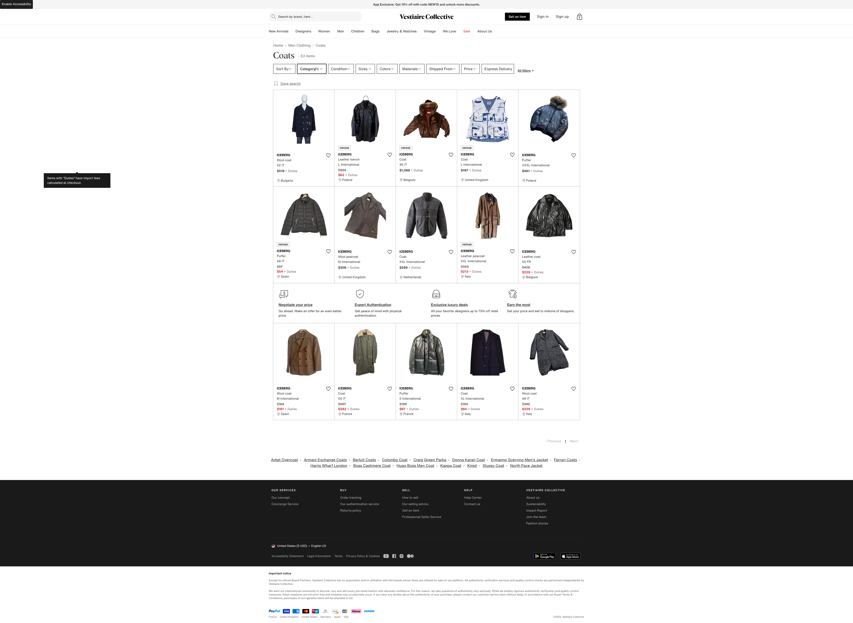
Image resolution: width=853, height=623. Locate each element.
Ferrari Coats (565, 460)
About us (532, 497)
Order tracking (350, 497)
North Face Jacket (526, 465)
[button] (579, 17)
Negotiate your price (296, 304)
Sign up (562, 16)
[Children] (368, 31)
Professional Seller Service (421, 517)
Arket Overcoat (284, 460)
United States (309, 617)
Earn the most (518, 304)
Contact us (472, 504)
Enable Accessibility (16, 4)
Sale (466, 31)
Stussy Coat (493, 465)
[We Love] (460, 31)
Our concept (280, 497)
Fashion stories (537, 523)
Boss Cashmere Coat (372, 465)
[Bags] (383, 31)
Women (324, 31)
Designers (303, 31)
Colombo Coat (394, 460)
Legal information (319, 556)
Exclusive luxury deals (449, 304)
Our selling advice (415, 504)
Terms (338, 556)
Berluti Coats (364, 460)
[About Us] (495, 31)
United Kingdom (289, 617)
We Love (449, 31)
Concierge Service (284, 504)
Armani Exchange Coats (325, 460)
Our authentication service (359, 504)
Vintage (430, 31)
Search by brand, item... (295, 16)
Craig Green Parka (429, 460)
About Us (484, 31)
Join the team (536, 517)
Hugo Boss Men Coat (415, 465)
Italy (346, 617)
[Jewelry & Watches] (420, 31)
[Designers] (315, 31)
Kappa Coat (450, 465)
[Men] (347, 31)
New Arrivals (278, 31)
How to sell (410, 497)
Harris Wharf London (328, 465)
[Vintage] (439, 31)
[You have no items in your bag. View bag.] (579, 17)
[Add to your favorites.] (328, 155)
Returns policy (350, 510)
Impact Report (536, 510)
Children (358, 31)
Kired (472, 465)
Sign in (543, 16)
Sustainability (536, 504)
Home (278, 45)
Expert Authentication (373, 304)
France (273, 617)
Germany (325, 617)
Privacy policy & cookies (363, 556)
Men (340, 31)
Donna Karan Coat (468, 460)
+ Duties (291, 171)
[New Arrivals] (292, 31)
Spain (337, 617)
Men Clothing (299, 45)
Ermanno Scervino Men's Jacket (519, 460)
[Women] (333, 31)
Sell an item (517, 16)
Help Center (473, 497)
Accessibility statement (287, 556)
